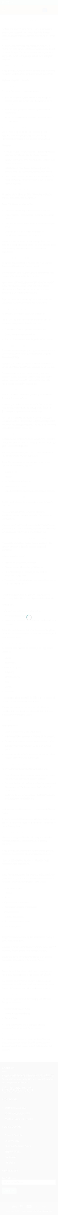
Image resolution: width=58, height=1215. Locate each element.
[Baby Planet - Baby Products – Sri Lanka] (29, 606)
